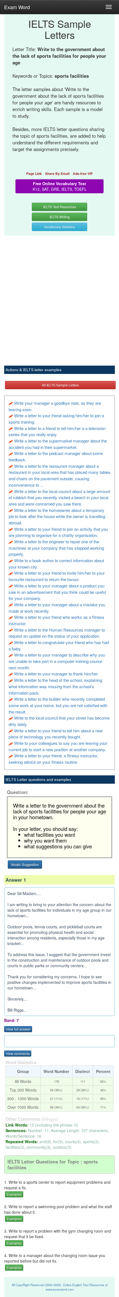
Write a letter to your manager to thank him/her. (56, 674)
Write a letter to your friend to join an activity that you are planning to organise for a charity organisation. (58, 532)
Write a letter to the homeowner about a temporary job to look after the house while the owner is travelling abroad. (57, 516)
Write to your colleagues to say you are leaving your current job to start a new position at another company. (58, 746)
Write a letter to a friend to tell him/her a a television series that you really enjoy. (57, 431)
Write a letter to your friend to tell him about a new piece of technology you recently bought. (56, 734)
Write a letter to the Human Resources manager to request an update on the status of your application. (57, 633)
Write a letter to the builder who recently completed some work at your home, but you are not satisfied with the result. (58, 705)
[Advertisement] (59, 297)
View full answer (18, 1029)
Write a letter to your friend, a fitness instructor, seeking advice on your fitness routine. (53, 759)
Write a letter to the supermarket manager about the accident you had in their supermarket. (58, 444)
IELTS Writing (60, 216)
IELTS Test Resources (59, 206)
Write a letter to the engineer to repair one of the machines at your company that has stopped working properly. (56, 548)
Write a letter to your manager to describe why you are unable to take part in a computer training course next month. (57, 661)
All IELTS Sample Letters (60, 385)
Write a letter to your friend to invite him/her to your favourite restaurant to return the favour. (57, 576)
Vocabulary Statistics (59, 226)
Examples (14, 1194)
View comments (18, 1053)
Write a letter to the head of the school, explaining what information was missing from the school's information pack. (55, 686)
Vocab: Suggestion (25, 864)
